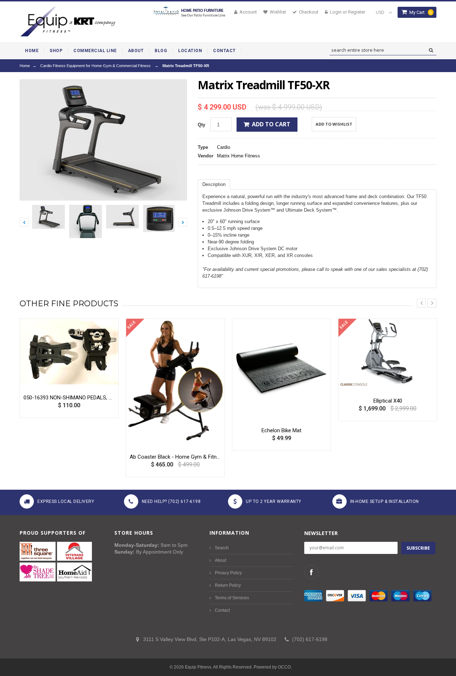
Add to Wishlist (334, 124)
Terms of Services (232, 597)
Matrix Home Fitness (238, 155)
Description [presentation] (214, 184)
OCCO (284, 667)
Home (25, 66)
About (220, 560)
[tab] (214, 184)
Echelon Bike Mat (281, 430)
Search (222, 547)
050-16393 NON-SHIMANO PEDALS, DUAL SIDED (69, 397)
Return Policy (228, 585)
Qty (201, 124)
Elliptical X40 (387, 401)
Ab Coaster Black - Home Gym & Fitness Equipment (175, 457)
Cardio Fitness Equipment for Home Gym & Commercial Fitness (95, 66)
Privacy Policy (228, 572)
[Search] (430, 50)
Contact (222, 610)
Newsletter (321, 533)
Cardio (223, 147)
